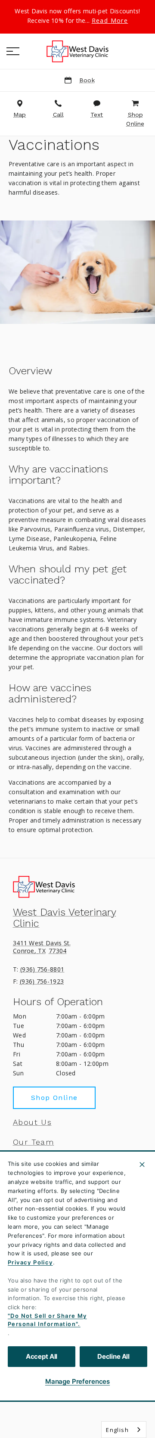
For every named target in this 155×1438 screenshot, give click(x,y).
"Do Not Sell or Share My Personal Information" (47, 1320)
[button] (12, 51)
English (117, 1430)
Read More (110, 21)
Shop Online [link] (54, 1097)
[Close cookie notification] (142, 1164)
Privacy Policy (30, 1262)
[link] (77, 51)
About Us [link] (32, 1122)
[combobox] (123, 1429)
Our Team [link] (33, 1142)
